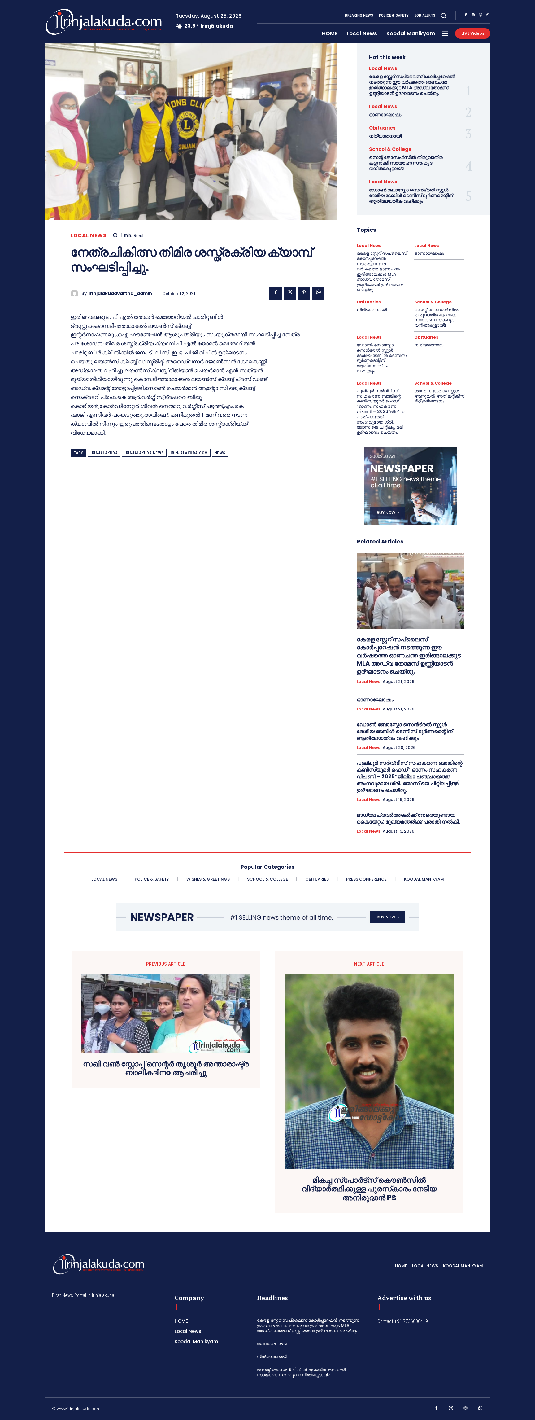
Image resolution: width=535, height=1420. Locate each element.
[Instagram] (473, 16)
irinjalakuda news (144, 453)
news (220, 453)
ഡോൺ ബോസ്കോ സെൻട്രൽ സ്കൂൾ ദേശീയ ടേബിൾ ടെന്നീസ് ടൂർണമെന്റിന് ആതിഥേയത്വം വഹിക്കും (411, 195)
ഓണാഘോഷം (385, 114)
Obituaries (382, 127)
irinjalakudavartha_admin (120, 293)
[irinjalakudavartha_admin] (76, 293)
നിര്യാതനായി (385, 136)
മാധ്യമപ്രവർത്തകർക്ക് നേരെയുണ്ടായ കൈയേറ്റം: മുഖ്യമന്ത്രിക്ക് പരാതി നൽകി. (408, 818)
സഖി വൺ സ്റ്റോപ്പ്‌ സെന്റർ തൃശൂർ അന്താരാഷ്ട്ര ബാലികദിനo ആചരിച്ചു (166, 1069)
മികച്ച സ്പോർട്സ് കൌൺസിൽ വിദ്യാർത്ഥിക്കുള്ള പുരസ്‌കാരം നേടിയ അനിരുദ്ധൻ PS (369, 1189)
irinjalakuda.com (189, 453)
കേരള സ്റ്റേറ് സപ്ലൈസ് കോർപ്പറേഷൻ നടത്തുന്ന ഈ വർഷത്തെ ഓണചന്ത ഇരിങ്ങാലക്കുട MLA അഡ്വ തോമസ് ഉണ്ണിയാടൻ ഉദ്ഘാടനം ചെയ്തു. (412, 84)
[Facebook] (465, 16)
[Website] (480, 16)
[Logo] (79, 21)
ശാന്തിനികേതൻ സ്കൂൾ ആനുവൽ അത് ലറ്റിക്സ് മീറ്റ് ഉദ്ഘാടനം (439, 396)
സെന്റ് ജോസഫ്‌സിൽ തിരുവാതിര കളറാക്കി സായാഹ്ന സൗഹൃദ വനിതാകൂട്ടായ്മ (406, 163)
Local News (89, 235)
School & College (390, 149)
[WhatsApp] (488, 16)
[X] (290, 293)
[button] (443, 15)
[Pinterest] (304, 293)
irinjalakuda (104, 453)
